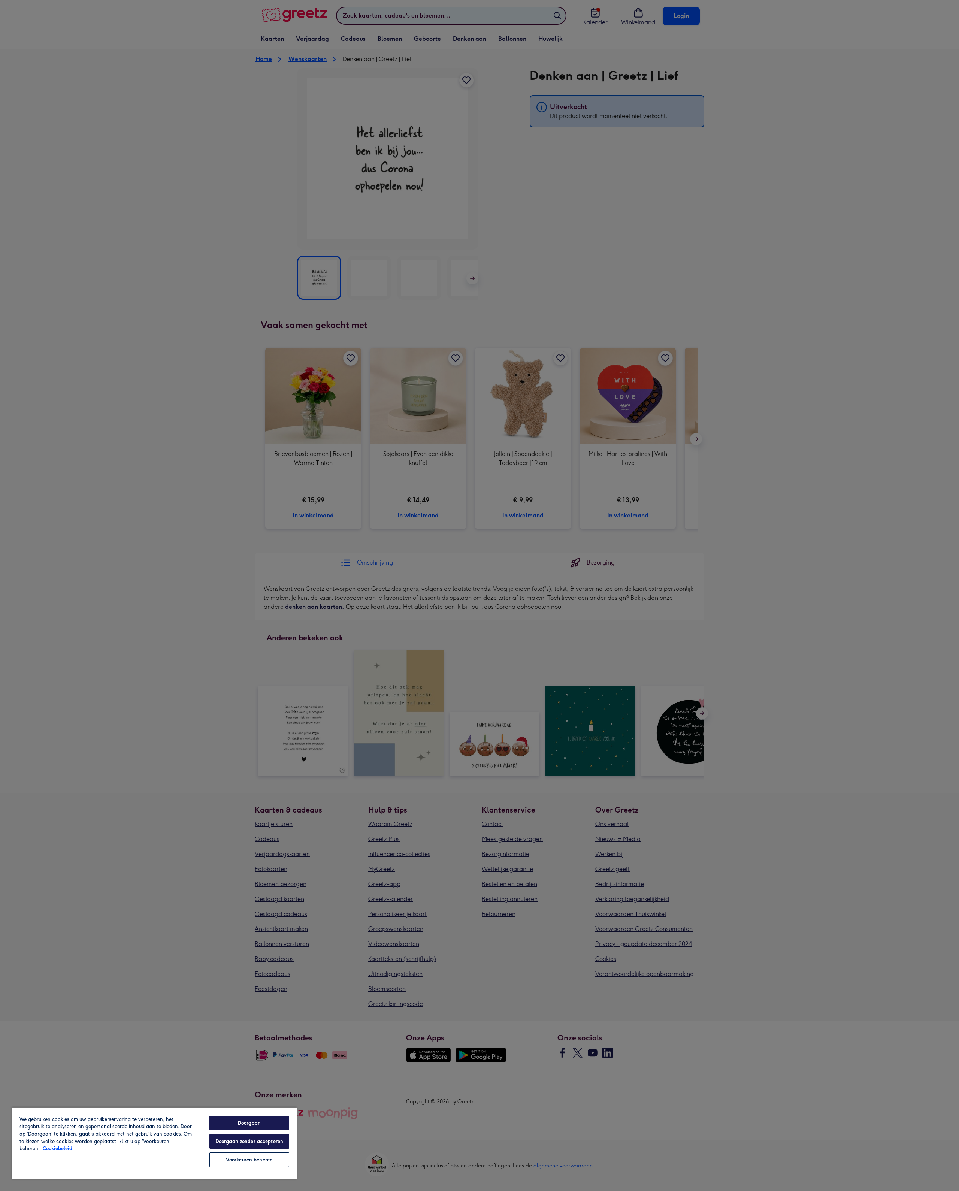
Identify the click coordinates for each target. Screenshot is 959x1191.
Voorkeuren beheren (249, 1160)
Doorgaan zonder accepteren (249, 1141)
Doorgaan (249, 1123)
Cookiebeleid (57, 1148)
